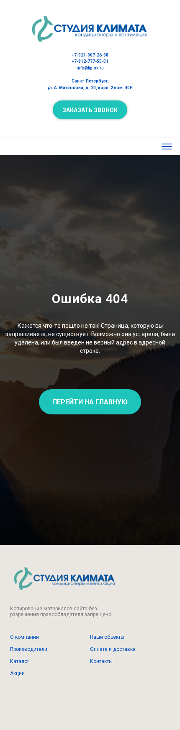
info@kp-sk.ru (90, 68)
